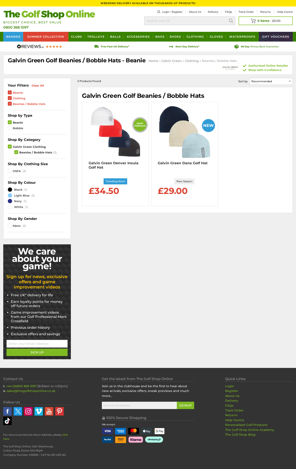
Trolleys (95, 36)
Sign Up (37, 352)
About (195, 11)
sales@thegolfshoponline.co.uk (31, 391)
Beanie (18, 92)
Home (153, 61)
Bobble (18, 128)
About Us (232, 396)
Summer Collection (45, 36)
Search (231, 21)
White (18, 207)
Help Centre (234, 420)
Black (17, 189)
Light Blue (21, 195)
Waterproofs (242, 36)
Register (177, 11)
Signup (185, 405)
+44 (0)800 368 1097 (21, 386)
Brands (13, 36)
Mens (17, 225)
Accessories (138, 36)
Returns (265, 11)
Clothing (195, 36)
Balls (115, 36)
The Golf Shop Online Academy (249, 430)
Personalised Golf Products (246, 425)
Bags (159, 36)
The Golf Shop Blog (240, 435)
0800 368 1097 (16, 27)
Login (165, 11)
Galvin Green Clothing (29, 146)
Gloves (216, 36)
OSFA (17, 171)
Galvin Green (171, 61)
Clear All (38, 85)
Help (285, 11)
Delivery (213, 11)
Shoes (175, 36)
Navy (17, 201)
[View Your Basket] (265, 21)
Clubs (76, 36)
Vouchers (275, 36)
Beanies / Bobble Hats (29, 104)
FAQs (228, 11)
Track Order (246, 11)
